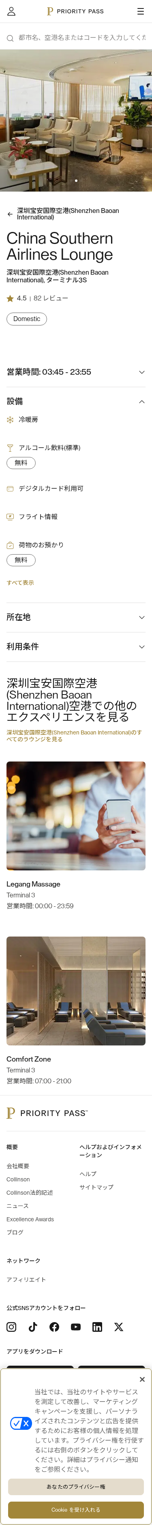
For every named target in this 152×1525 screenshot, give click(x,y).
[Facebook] (54, 1327)
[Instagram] (11, 1327)
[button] (71, 180)
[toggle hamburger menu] (141, 11)
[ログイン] (11, 11)
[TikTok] (33, 1327)
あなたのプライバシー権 (76, 1487)
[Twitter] (119, 1327)
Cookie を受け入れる (76, 1509)
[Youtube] (76, 1327)
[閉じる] (142, 1379)
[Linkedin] (97, 1327)
